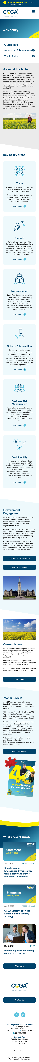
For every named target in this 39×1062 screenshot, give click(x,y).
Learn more (17, 206)
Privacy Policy (19, 1051)
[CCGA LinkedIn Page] (23, 1014)
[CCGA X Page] (16, 1014)
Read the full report (19, 751)
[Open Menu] (33, 11)
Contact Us (19, 1000)
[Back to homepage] (10, 16)
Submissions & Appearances (19, 558)
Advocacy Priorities (19, 567)
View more (19, 966)
